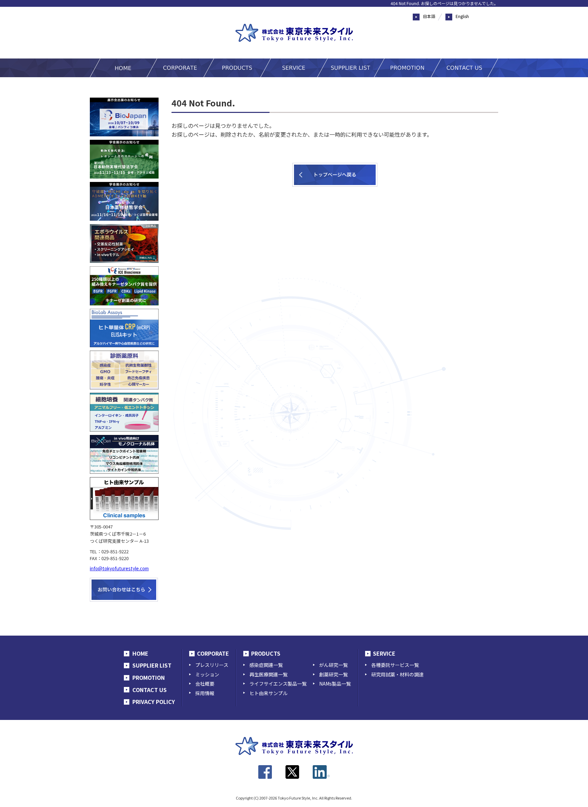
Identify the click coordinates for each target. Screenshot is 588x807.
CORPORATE (213, 653)
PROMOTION (148, 677)
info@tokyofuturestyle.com (119, 568)
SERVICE (384, 653)
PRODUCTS (265, 653)
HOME (140, 653)
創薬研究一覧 (333, 674)
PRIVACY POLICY (153, 701)
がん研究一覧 (333, 664)
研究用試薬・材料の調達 (397, 674)
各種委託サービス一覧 (395, 664)
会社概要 (204, 683)
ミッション (207, 674)
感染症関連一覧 (266, 664)
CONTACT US (149, 690)
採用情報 (204, 693)
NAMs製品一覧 (335, 683)
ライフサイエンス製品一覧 (278, 683)
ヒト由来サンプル (268, 693)
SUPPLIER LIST (152, 665)
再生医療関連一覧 (268, 674)
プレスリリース (211, 664)
